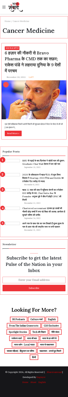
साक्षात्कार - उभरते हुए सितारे (50, 351)
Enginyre (40, 377)
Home (7, 21)
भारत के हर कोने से (12, 48)
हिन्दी (34, 357)
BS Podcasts (18, 319)
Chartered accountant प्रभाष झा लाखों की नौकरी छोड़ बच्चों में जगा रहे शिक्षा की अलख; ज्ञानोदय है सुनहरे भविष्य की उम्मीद (43, 211)
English (52, 319)
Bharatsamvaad (54, 372)
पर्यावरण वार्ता (17, 338)
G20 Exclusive (51, 325)
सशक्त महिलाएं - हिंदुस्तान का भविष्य (20, 351)
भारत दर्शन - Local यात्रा (24, 344)
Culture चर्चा (36, 319)
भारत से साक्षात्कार (47, 344)
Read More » (13, 133)
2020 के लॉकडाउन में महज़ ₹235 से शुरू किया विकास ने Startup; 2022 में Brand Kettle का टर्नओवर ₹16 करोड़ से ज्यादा (43, 178)
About (33, 382)
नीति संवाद (55, 332)
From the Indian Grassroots (23, 325)
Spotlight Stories (18, 332)
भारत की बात (32, 338)
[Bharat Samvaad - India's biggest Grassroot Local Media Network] (15, 7)
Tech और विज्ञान (39, 332)
